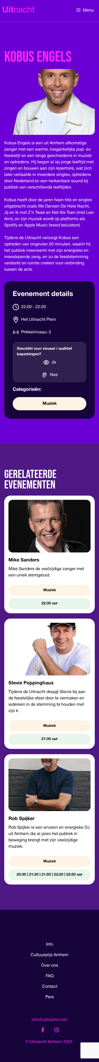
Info (49, 944)
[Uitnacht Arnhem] (19, 10)
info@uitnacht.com (49, 1020)
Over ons (49, 965)
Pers (49, 997)
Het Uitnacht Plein (38, 320)
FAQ (50, 976)
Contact (49, 987)
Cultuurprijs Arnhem (49, 955)
